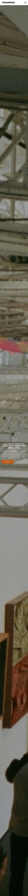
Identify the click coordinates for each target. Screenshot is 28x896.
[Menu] (25, 3)
